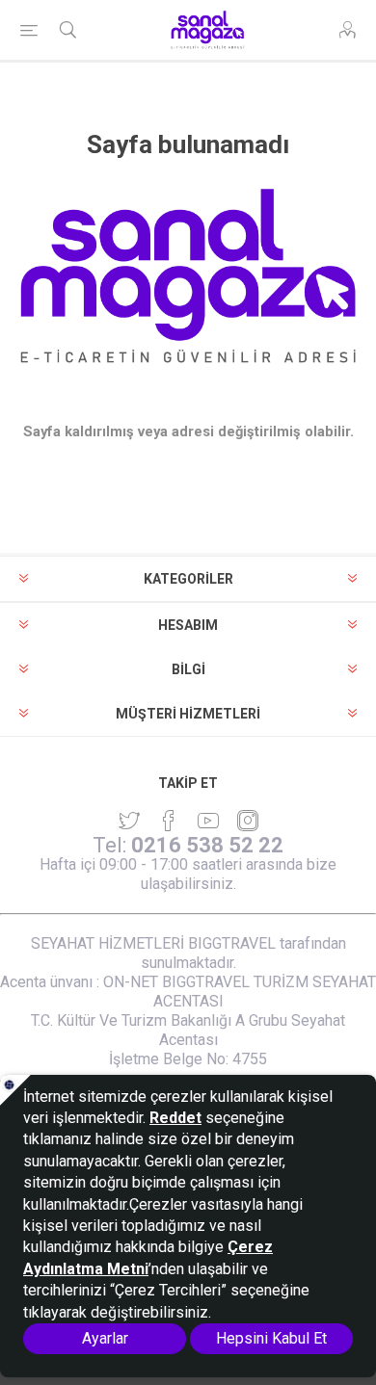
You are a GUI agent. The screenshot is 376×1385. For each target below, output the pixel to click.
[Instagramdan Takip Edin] (208, 820)
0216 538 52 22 (207, 845)
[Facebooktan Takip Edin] (168, 820)
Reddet (175, 1118)
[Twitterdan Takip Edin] (129, 820)
